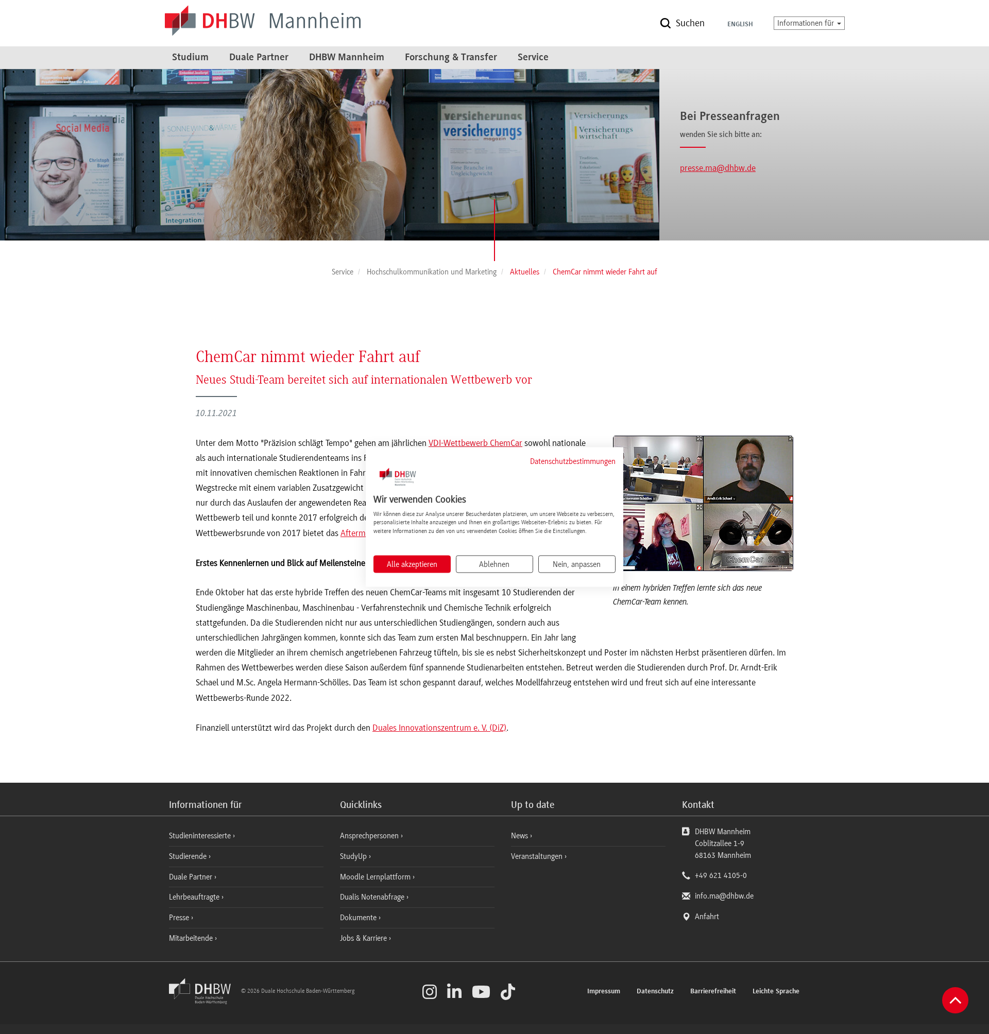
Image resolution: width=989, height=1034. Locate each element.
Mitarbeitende (192, 938)
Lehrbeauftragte (195, 897)
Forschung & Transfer (451, 58)
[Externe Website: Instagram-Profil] (429, 991)
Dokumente (359, 917)
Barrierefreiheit (713, 991)
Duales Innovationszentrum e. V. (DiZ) (439, 727)
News (519, 835)
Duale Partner (258, 58)
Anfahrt (707, 916)
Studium (190, 58)
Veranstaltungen (536, 856)
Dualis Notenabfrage (373, 897)
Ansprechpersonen (370, 835)
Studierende (189, 856)
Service (533, 58)
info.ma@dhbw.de (724, 896)
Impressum (603, 991)
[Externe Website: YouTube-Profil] (481, 991)
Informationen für (806, 23)
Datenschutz (655, 991)
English (740, 24)
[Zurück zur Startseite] (204, 1001)
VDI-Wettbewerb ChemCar (475, 443)
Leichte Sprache (776, 991)
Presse (180, 917)
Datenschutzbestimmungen (573, 461)
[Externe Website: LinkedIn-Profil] (454, 991)
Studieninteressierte (201, 835)
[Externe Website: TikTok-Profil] (508, 991)
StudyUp (354, 856)
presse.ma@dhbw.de (718, 168)
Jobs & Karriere (364, 938)
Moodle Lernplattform (376, 877)
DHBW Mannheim (346, 58)
